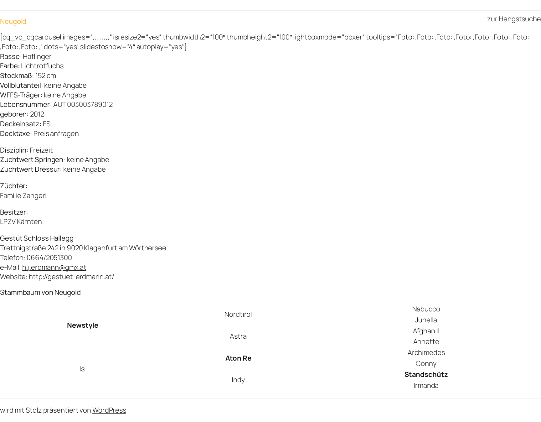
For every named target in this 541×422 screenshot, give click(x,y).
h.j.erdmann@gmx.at (54, 267)
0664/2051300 (49, 257)
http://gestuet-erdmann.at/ (71, 276)
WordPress (109, 410)
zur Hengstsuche (514, 18)
